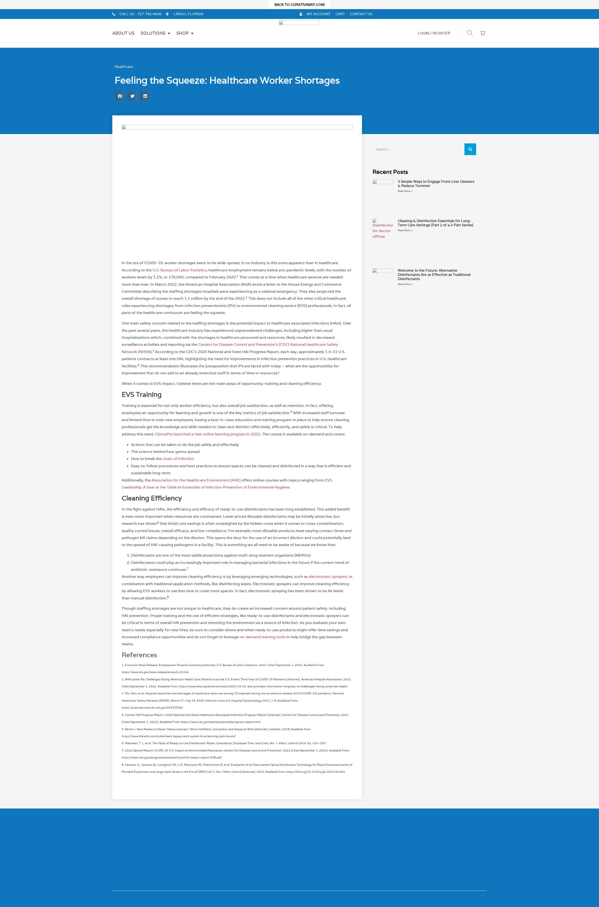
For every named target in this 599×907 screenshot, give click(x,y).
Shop (182, 33)
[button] (120, 96)
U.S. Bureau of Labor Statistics (180, 270)
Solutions (153, 33)
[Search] (470, 149)
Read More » (405, 191)
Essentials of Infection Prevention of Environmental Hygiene (235, 487)
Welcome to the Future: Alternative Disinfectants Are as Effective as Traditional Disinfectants (434, 274)
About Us (123, 33)
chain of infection (178, 458)
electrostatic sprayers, (328, 576)
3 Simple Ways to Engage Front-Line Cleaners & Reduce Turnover (436, 183)
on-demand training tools (262, 636)
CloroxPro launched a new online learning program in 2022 (207, 434)
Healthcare (124, 66)
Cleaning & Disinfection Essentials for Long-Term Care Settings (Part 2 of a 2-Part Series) (435, 223)
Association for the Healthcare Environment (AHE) (196, 480)
